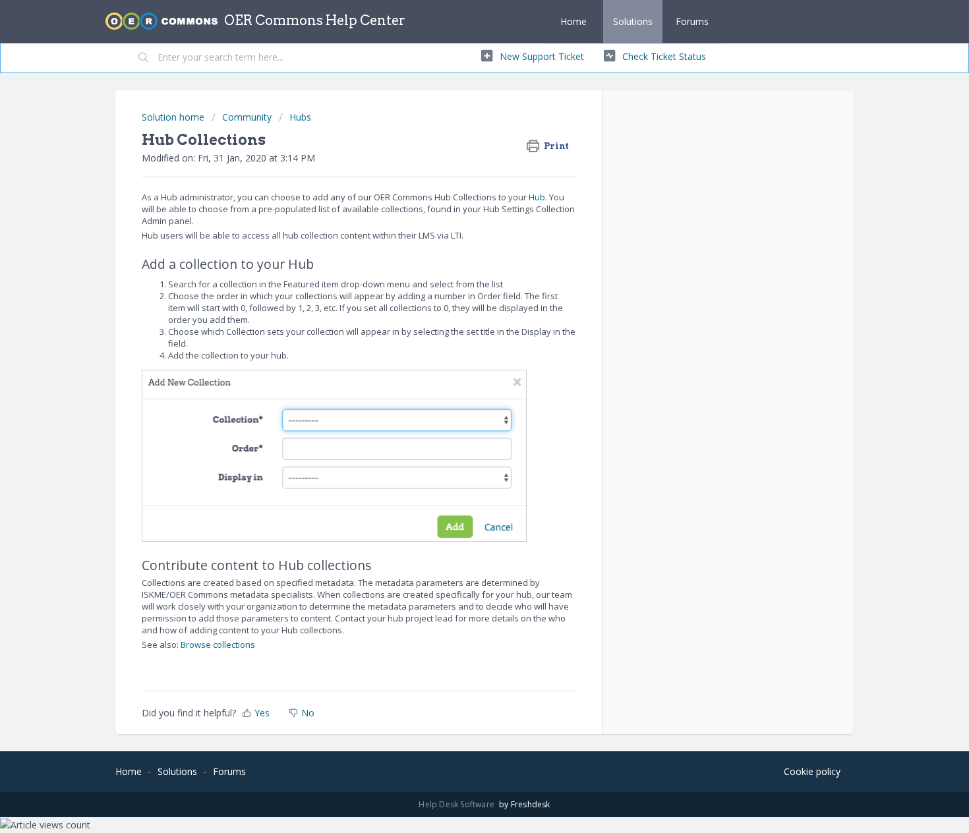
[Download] (460, 245)
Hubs (300, 117)
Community (247, 117)
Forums (692, 21)
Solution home (174, 117)
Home (573, 21)
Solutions (633, 21)
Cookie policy (812, 771)
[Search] (143, 58)
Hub (537, 197)
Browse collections (218, 644)
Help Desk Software (457, 804)
